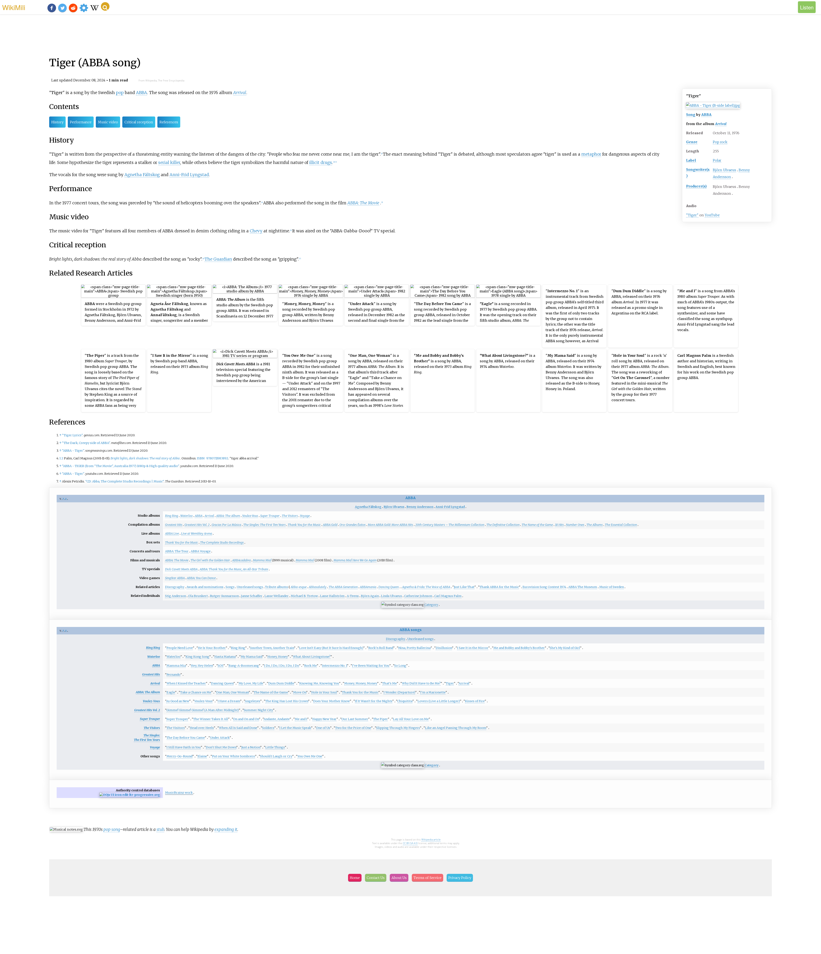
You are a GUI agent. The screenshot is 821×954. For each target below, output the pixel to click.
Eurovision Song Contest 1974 (544, 587)
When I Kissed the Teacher (186, 683)
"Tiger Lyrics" (72, 435)
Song (690, 114)
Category (431, 605)
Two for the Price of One (353, 728)
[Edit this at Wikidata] (129, 795)
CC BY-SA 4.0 (410, 843)
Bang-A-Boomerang (244, 666)
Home (355, 878)
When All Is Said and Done (238, 728)
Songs (230, 587)
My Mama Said (251, 657)
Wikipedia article (431, 839)
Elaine (202, 756)
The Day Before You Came (186, 738)
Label (691, 160)
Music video (108, 122)
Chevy (256, 230)
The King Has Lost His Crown (286, 701)
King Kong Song (197, 657)
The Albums (594, 525)
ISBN (200, 458)
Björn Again (370, 596)
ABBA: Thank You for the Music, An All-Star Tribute (234, 569)
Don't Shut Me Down (221, 747)
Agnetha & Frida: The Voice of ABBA (426, 587)
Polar (717, 160)
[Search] (105, 6)
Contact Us (376, 878)
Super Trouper (270, 516)
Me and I (301, 719)
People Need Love (180, 648)
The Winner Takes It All (210, 719)
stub (160, 829)
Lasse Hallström (332, 596)
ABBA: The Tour (177, 551)
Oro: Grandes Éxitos (353, 525)
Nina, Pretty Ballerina (414, 648)
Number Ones (575, 525)
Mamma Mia (176, 666)
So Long (400, 666)
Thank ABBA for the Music (499, 587)
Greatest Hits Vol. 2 (197, 525)
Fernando (173, 675)
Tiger (450, 683)
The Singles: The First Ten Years (264, 525)
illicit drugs (320, 162)
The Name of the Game (537, 525)
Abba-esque (299, 587)
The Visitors (290, 516)
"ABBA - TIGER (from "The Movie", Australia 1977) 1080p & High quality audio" (120, 466)
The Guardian (218, 259)
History (57, 122)
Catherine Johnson (418, 596)
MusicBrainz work (179, 793)
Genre (691, 142)
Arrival (720, 124)
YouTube (712, 215)
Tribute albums (276, 587)
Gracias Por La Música (226, 525)
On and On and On (246, 719)
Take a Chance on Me (195, 692)
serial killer (169, 162)
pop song (111, 829)
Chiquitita (404, 701)
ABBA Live (172, 533)
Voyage (305, 516)
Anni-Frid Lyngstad (189, 174)
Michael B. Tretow (304, 596)
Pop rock (720, 142)
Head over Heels (202, 728)
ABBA (706, 114)
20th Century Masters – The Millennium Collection (449, 525)
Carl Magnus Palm (448, 596)
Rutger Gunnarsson (224, 596)
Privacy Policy (459, 878)
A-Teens (353, 596)
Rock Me (310, 666)
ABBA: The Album (228, 516)
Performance (81, 122)
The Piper (380, 719)
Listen (807, 7)
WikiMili (13, 7)
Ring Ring (171, 516)
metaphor (591, 154)
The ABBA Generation (343, 587)
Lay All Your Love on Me (411, 719)
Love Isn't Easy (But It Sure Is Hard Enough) (331, 648)
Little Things (275, 747)
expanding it (225, 829)
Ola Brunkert (198, 596)
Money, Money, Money (360, 683)
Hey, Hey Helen (202, 666)
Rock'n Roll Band (380, 648)
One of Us (323, 728)
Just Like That (464, 587)
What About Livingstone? (312, 657)
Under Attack (220, 738)
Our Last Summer (354, 719)
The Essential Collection (621, 525)
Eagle (171, 692)
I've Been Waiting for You (370, 666)
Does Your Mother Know (331, 701)
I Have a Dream (229, 701)
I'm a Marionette (433, 692)
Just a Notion (250, 747)
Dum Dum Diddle (281, 683)
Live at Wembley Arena (196, 533)
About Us (399, 878)
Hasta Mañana (225, 657)
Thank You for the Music (304, 525)
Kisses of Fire (475, 701)
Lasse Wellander (276, 596)
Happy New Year (324, 719)
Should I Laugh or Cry (276, 756)
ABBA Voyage (201, 551)
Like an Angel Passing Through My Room (455, 728)
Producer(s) (696, 186)
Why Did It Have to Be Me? (421, 683)
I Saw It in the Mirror (472, 648)
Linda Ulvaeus (391, 596)
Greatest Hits (173, 525)
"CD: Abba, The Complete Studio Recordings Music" (124, 481)
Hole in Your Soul (324, 692)
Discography (174, 587)
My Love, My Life (251, 683)
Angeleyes (252, 701)
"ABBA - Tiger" (73, 451)
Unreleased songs (250, 587)
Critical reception (138, 122)
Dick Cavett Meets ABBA (181, 569)
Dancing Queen (388, 587)
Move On (299, 692)
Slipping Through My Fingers (398, 728)
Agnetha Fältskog (142, 174)
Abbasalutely (317, 587)
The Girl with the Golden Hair (210, 560)
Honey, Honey (277, 657)
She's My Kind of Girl (565, 648)
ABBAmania (368, 587)
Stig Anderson (175, 596)
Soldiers (268, 728)
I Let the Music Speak (295, 728)
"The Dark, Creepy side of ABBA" (86, 443)
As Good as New (177, 701)
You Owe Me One (309, 756)
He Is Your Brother (212, 648)
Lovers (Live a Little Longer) (439, 701)
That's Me (389, 683)
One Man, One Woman (232, 692)
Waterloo (186, 516)
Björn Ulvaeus (724, 170)
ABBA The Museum (582, 587)
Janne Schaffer (251, 596)
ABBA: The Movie (363, 202)
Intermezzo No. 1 (334, 666)
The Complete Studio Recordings (222, 542)
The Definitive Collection (503, 525)
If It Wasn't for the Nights (373, 701)
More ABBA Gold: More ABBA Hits (390, 525)
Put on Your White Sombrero (233, 756)
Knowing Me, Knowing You (319, 683)
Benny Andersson (419, 507)
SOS (220, 666)
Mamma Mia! (262, 560)
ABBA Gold (330, 525)
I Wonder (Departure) (399, 692)
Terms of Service (427, 878)
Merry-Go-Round (179, 756)
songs (416, 630)
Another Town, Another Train (272, 648)
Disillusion (444, 648)
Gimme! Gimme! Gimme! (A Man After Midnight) (202, 710)
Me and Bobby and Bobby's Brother (519, 648)
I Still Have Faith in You (184, 747)
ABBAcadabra (241, 560)
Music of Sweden (611, 587)
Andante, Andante (277, 719)
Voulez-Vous (250, 516)
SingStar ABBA (175, 578)
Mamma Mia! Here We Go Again (355, 560)
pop (120, 92)
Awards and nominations (204, 587)
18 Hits (559, 525)
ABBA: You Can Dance (201, 578)
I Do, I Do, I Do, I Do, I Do (281, 666)
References (168, 122)
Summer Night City (258, 710)
